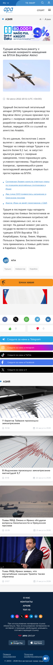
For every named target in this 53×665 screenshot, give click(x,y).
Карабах (34, 269)
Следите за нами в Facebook (21, 362)
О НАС (26, 597)
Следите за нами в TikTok (19, 355)
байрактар (20, 269)
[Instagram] (17, 617)
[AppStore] (36, 643)
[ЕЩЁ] (49, 10)
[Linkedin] (36, 617)
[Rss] (40, 617)
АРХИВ (26, 605)
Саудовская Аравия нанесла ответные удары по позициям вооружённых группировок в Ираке (27, 185)
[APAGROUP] (26, 635)
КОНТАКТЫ (26, 601)
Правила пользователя (9, 655)
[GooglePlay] (17, 643)
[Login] (49, 2)
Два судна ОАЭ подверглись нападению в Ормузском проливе (26, 196)
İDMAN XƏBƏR (26, 282)
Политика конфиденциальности (34, 655)
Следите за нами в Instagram (21, 348)
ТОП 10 (26, 609)
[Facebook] (12, 617)
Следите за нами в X (17, 370)
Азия (48, 19)
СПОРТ (40, 10)
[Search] (42, 3)
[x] (22, 617)
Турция (7, 269)
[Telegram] (31, 617)
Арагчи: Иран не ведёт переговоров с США (26, 203)
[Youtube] (26, 617)
